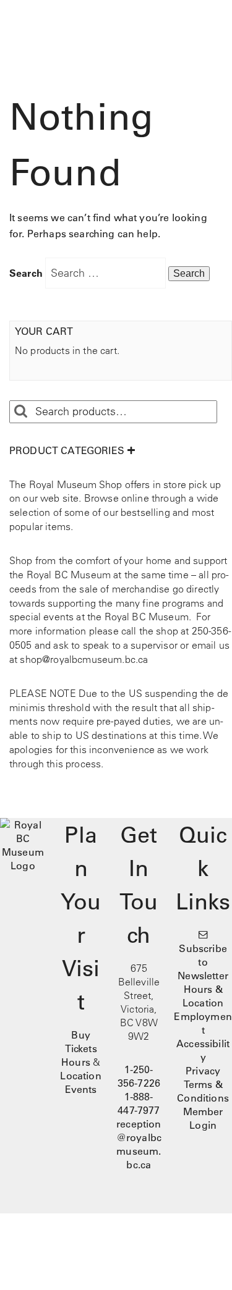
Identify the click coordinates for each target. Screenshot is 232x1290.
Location (80, 1075)
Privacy (203, 1070)
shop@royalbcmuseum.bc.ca (84, 659)
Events (81, 1089)
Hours (75, 1062)
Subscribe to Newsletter (203, 962)
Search (26, 273)
